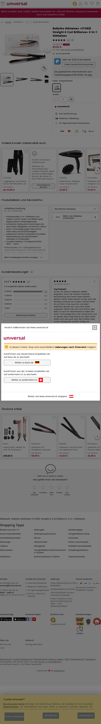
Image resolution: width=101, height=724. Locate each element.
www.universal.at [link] (48, 396)
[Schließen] (95, 327)
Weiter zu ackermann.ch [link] (24, 380)
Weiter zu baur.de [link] (24, 363)
